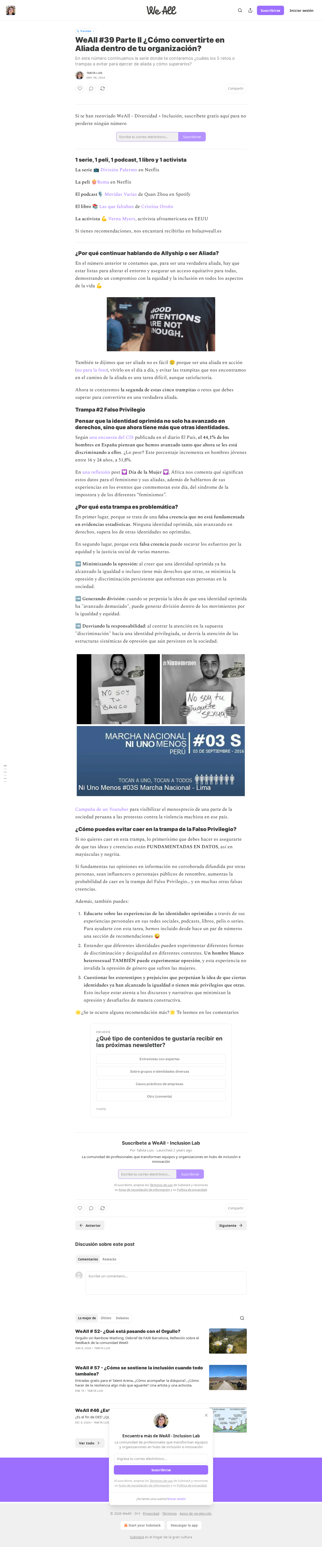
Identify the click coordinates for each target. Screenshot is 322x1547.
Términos (169, 1513)
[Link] (68, 160)
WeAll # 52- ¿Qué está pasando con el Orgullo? (127, 1331)
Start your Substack (144, 1525)
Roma (103, 182)
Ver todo (86, 1443)
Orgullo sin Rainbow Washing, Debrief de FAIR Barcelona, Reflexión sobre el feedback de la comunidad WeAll (137, 1340)
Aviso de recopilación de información (144, 1485)
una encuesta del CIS (111, 437)
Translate (85, 31)
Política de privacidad (192, 1485)
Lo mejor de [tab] (87, 1318)
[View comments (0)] (91, 88)
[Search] (240, 10)
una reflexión (96, 472)
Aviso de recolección (196, 1513)
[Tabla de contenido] (5, 773)
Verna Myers (121, 218)
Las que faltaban (116, 206)
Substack (137, 1537)
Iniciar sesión (302, 10)
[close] (206, 1415)
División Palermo (118, 169)
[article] (161, 1343)
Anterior (93, 1225)
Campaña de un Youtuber (102, 809)
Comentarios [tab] (88, 1259)
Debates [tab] (122, 1318)
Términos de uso (161, 1481)
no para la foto (91, 370)
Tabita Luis (94, 73)
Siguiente (227, 1225)
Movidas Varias (120, 194)
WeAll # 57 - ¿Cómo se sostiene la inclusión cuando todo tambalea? (139, 1371)
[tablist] (97, 1259)
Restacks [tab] (109, 1259)
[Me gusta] (80, 88)
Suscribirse (270, 10)
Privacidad (151, 1513)
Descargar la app (184, 1525)
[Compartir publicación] (250, 10)
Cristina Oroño (157, 206)
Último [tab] (106, 1318)
